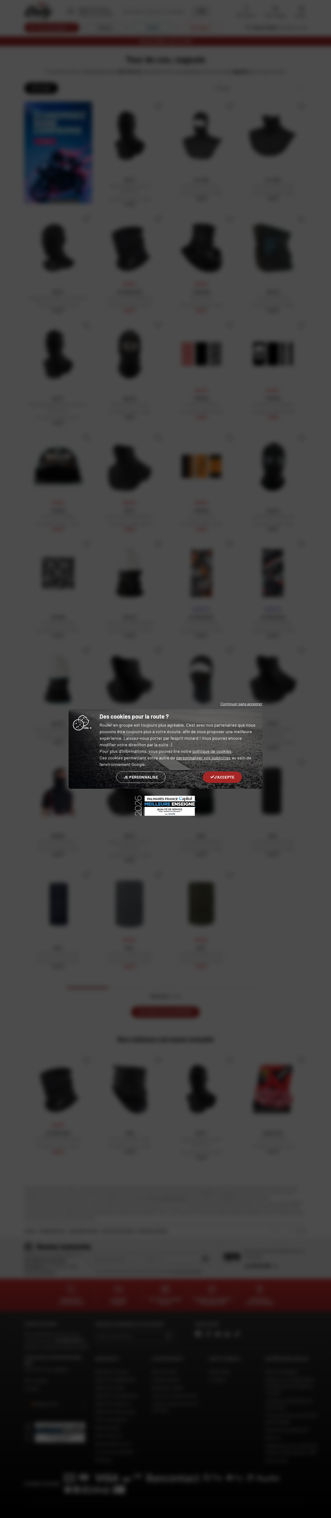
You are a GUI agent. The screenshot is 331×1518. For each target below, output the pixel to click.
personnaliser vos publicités (203, 757)
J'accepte (224, 777)
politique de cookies (211, 751)
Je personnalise (141, 777)
